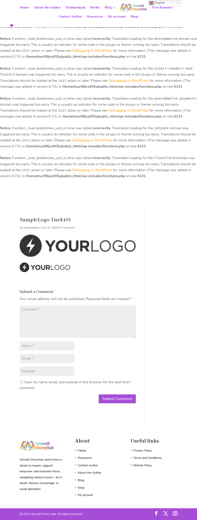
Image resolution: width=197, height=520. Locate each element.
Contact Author (70, 17)
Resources (95, 17)
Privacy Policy (142, 450)
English (159, 2)
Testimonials (75, 8)
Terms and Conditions (147, 458)
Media (95, 8)
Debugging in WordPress (92, 50)
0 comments (67, 227)
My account (117, 17)
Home (24, 8)
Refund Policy (142, 465)
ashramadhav (31, 227)
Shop (134, 17)
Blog (108, 8)
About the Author (47, 8)
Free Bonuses (162, 8)
